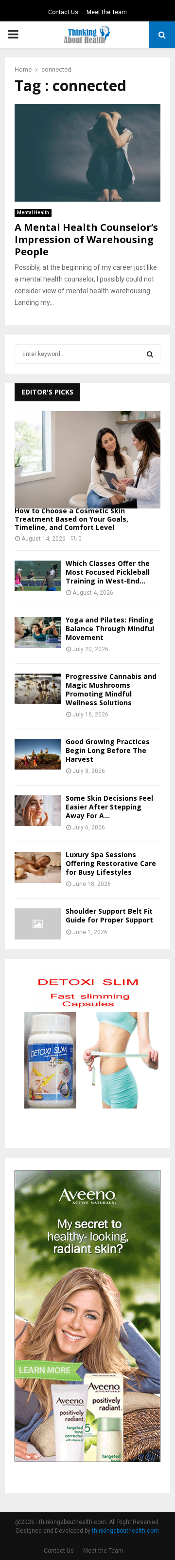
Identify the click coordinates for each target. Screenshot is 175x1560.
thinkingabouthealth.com (125, 1530)
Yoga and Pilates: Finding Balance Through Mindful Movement (110, 628)
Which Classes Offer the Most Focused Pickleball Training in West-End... (108, 572)
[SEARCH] (150, 354)
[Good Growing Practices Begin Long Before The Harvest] (38, 754)
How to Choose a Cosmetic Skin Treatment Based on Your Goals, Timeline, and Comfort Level (71, 519)
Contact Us (63, 12)
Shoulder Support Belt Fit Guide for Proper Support (109, 915)
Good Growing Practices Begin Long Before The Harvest (108, 750)
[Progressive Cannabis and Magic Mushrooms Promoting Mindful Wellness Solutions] (38, 689)
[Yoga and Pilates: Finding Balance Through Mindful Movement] (38, 632)
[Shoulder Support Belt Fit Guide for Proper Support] (38, 923)
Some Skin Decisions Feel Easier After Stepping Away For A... (109, 806)
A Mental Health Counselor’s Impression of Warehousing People (86, 239)
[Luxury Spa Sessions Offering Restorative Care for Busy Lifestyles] (38, 867)
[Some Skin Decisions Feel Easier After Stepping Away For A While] (38, 810)
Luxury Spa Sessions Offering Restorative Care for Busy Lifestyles (111, 863)
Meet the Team (107, 12)
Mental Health (33, 212)
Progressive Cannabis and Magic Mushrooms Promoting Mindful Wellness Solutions (111, 689)
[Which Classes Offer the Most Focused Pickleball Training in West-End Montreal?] (38, 576)
